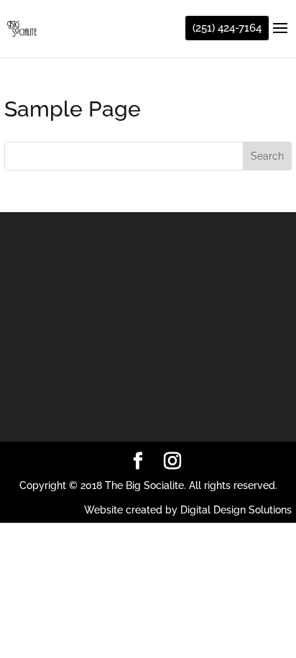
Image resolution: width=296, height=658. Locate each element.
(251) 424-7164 (227, 28)
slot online (28, 254)
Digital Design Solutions (236, 510)
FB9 (13, 282)
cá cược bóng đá (44, 332)
